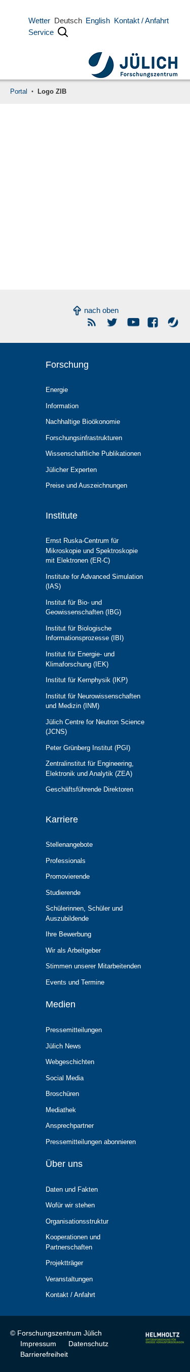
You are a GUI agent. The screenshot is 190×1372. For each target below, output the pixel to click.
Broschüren (62, 1093)
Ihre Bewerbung (68, 934)
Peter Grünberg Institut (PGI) (88, 748)
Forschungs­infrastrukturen (84, 438)
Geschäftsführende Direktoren (89, 789)
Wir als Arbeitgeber (73, 950)
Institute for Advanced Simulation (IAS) (94, 582)
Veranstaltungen (69, 1279)
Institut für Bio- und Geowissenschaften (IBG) (83, 607)
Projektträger (64, 1263)
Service (41, 32)
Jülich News (63, 1046)
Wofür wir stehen (70, 1205)
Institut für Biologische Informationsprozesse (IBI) (85, 633)
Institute (62, 516)
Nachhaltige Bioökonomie (83, 421)
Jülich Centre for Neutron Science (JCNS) (95, 727)
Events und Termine (75, 982)
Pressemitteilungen (74, 1030)
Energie (57, 390)
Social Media (65, 1078)
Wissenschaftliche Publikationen (93, 453)
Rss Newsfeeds (92, 322)
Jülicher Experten (71, 470)
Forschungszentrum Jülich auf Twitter (112, 322)
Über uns (64, 1164)
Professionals (66, 861)
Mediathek (61, 1110)
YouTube (133, 322)
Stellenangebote (69, 844)
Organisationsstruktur (77, 1221)
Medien (60, 1004)
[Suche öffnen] (63, 34)
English (98, 20)
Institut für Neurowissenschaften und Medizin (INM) (93, 701)
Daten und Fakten (72, 1189)
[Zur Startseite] (133, 58)
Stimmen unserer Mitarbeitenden (93, 966)
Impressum (38, 1344)
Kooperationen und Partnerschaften (73, 1242)
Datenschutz (88, 1344)
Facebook (153, 322)
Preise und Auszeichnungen (86, 485)
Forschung (67, 365)
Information (62, 406)
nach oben (101, 310)
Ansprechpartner (70, 1125)
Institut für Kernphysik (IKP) (87, 680)
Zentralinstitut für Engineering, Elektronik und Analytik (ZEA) (90, 768)
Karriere (62, 819)
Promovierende (68, 876)
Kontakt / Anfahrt (141, 20)
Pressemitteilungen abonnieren (91, 1142)
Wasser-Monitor (173, 322)
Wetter (39, 20)
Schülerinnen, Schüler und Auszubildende (84, 913)
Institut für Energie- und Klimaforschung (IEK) (80, 659)
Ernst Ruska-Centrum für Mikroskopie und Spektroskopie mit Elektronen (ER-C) (92, 550)
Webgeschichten (70, 1062)
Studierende (63, 892)
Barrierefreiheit (44, 1354)
